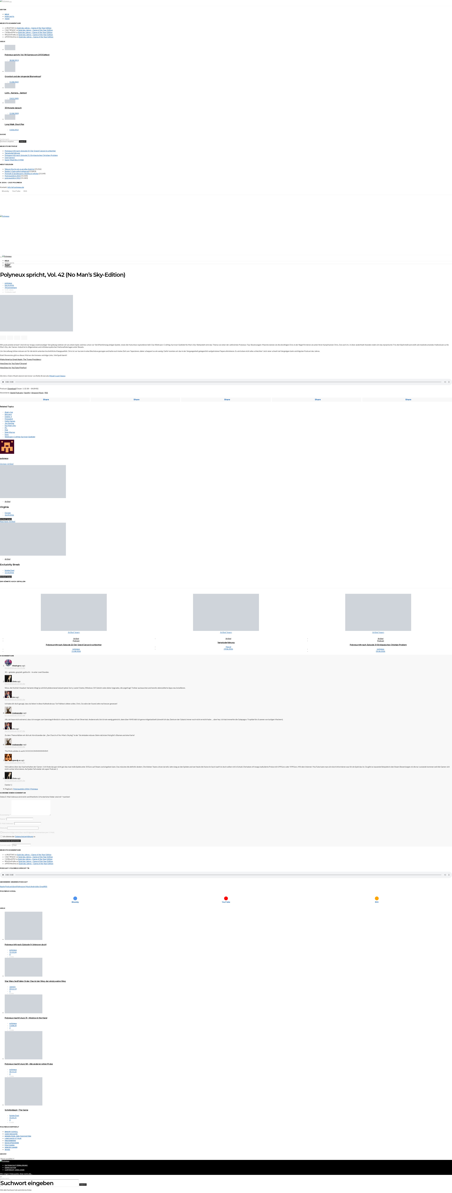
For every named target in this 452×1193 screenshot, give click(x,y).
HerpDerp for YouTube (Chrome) (13, 363)
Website (3, 828)
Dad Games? (10, 157)
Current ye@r (6, 845)
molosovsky (17, 713)
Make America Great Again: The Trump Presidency (20, 359)
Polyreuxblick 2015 (13, 176)
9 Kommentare (11, 287)
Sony (7, 434)
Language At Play (13, 1138)
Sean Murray (10, 432)
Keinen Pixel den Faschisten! (18, 1136)
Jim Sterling (9, 423)
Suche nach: (4, 139)
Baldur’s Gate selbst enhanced (17, 171)
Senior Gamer (11, 1147)
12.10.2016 (9, 572)
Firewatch (9, 419)
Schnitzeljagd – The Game (16, 1110)
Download (12, 388)
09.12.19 (12, 989)
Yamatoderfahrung (12, 153)
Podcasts (9, 16)
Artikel (7, 264)
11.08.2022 (14, 82)
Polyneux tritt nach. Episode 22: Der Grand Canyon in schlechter (30, 151)
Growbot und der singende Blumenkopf (23, 76)
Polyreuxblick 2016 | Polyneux (25, 789)
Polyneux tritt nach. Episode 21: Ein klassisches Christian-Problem (31, 155)
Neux (7, 14)
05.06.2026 (380, 651)
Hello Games (10, 421)
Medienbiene (10, 1141)
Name (3, 819)
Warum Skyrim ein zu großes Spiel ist (19, 169)
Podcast (8, 266)
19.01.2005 (14, 98)
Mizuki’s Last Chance (57, 376)
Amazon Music (37, 393)
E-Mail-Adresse (7, 823)
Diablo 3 (8, 416)
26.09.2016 (9, 515)
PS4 (6, 430)
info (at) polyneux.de (16, 187)
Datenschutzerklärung (24, 836)
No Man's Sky (10, 425)
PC (6, 428)
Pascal (228, 647)
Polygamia (9, 1145)
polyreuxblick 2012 (12, 178)
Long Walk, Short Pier (14, 124)
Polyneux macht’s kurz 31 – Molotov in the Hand (26, 1018)
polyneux (8, 283)
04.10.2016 (9, 285)
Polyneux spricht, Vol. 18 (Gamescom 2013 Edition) (27, 55)
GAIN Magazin (11, 1134)
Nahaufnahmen (12, 1143)
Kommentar (5, 815)
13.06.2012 (14, 130)
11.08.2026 (76, 651)
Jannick (12, 987)
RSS (46, 393)
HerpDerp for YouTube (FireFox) (13, 367)
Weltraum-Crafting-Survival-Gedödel (20, 437)
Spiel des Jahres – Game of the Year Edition (34, 28)
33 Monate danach (13, 108)
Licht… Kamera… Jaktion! (16, 93)
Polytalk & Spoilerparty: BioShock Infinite (21, 173)
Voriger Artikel (7, 464)
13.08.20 (12, 1025)
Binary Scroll (11, 1132)
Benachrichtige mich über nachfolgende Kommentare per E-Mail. (28, 832)
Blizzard (8, 414)
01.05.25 (12, 1118)
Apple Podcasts (16, 393)
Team (7, 19)
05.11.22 (12, 1072)
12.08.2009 (14, 113)
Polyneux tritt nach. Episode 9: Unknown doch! (25, 944)
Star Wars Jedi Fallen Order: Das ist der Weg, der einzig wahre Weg (35, 981)
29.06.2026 (228, 649)
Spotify (27, 393)
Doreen (8, 513)
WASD (7, 1149)
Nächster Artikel (7, 521)
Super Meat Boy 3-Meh (14, 160)
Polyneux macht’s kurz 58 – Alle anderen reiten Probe (29, 1064)
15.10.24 (12, 952)
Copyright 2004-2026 (14, 1170)
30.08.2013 (14, 60)
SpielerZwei (9, 570)
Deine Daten (10, 1168)
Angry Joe (9, 412)
